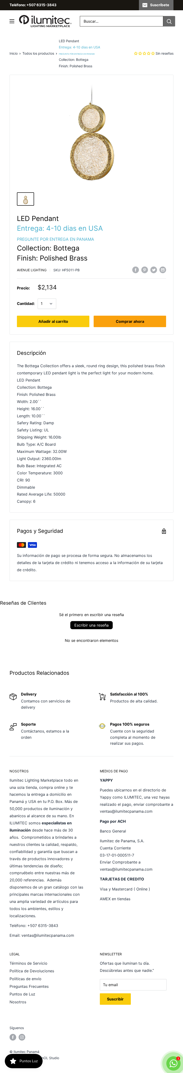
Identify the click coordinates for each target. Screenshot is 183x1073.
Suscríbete (159, 5)
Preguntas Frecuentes (29, 986)
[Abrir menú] (12, 21)
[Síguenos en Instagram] (22, 1037)
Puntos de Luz (22, 994)
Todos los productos (38, 53)
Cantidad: (26, 303)
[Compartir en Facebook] (135, 269)
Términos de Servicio (28, 963)
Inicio (14, 53)
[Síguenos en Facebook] (13, 1037)
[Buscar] (169, 21)
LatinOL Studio (47, 1058)
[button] (144, 53)
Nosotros (18, 1002)
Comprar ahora (130, 321)
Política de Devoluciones (32, 970)
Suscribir (115, 999)
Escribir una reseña (91, 625)
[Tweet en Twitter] (153, 269)
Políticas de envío (25, 978)
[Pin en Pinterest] (144, 269)
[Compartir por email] (162, 269)
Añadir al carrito (53, 321)
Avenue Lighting (31, 270)
